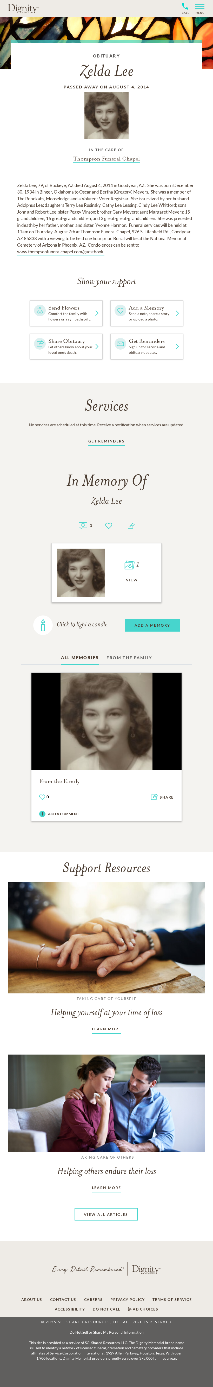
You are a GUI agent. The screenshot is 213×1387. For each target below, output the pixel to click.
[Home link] (23, 8)
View (132, 580)
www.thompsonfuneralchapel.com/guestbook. (60, 251)
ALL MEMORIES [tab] (80, 657)
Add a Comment (63, 814)
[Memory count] (83, 525)
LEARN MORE (106, 1029)
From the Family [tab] (129, 657)
